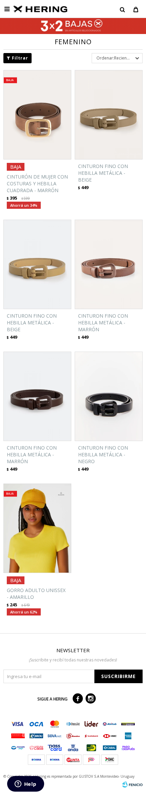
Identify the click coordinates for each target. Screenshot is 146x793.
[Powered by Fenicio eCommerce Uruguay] (132, 784)
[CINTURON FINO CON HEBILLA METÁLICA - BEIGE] (109, 114)
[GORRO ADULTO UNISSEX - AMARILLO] (37, 528)
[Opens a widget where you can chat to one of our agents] (25, 784)
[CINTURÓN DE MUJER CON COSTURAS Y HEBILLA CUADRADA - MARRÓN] (37, 114)
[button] (122, 9)
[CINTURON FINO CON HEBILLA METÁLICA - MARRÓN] (109, 264)
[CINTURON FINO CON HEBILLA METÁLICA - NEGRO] (109, 396)
